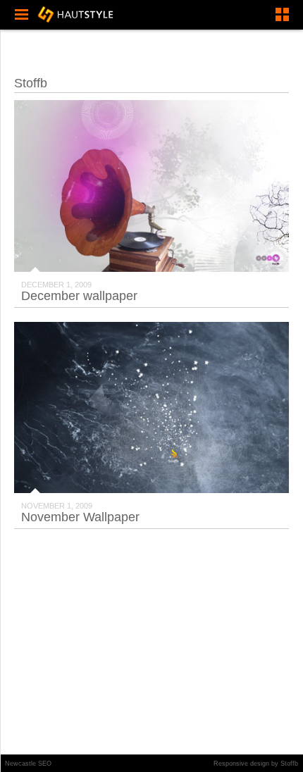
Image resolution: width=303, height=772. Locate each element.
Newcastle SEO (28, 763)
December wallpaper (79, 296)
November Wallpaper (80, 517)
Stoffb (289, 763)
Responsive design (241, 763)
